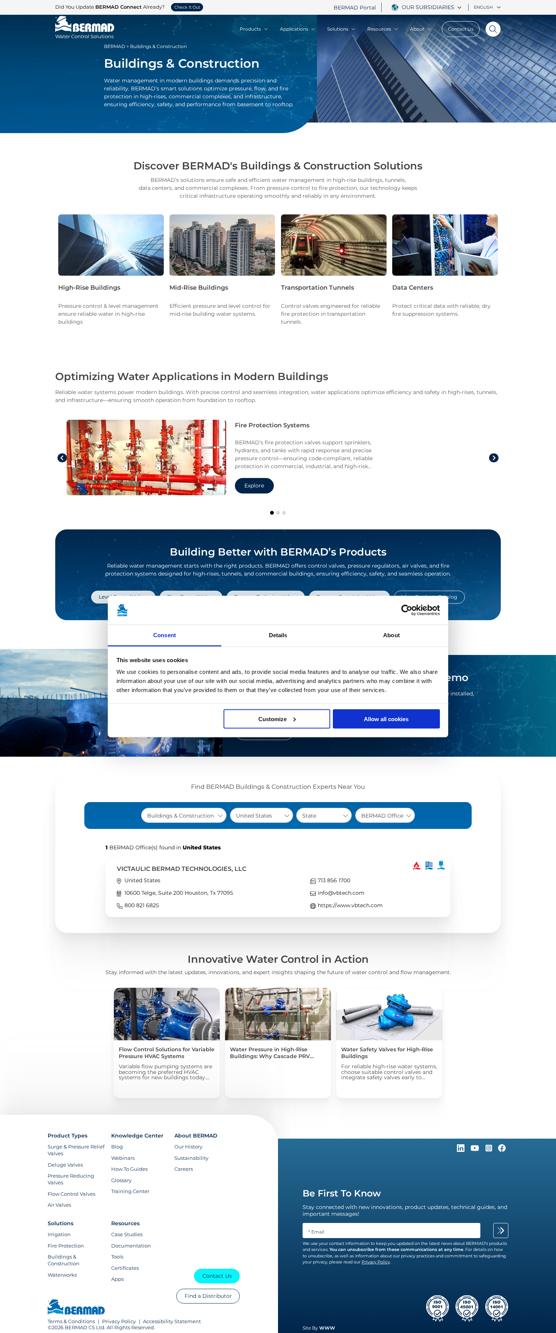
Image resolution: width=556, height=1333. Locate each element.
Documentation (131, 1246)
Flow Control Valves (71, 1194)
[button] (272, 513)
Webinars (123, 1158)
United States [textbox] (254, 815)
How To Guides (129, 1169)
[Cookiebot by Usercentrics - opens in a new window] (407, 610)
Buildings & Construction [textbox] (180, 815)
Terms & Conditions (71, 1321)
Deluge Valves (65, 1165)
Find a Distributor (208, 1296)
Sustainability (191, 1158)
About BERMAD (195, 1135)
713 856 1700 (334, 880)
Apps (117, 1279)
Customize (272, 718)
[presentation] (62, 458)
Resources (379, 29)
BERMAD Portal (355, 8)
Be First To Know (342, 1193)
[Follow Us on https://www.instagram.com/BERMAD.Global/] (489, 1150)
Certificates (125, 1268)
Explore (254, 485)
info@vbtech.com (341, 892)
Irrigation (59, 1234)
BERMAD (114, 46)
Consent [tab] (164, 635)
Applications (294, 29)
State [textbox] (309, 815)
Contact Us (461, 29)
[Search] (490, 29)
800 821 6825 (141, 905)
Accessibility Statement (172, 1321)
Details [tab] (278, 635)
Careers (183, 1169)
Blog (117, 1147)
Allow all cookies (386, 718)
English (483, 7)
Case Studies (127, 1234)
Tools (117, 1257)
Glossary (121, 1180)
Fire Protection (66, 1246)
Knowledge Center (137, 1135)
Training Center (130, 1191)
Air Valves (59, 1205)
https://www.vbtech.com (350, 905)
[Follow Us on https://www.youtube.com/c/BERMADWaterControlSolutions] (476, 1150)
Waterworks (62, 1275)
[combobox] (433, 7)
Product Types (67, 1135)
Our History (188, 1147)
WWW (327, 1328)
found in (163, 847)
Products (250, 29)
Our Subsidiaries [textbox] (428, 7)
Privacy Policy (119, 1321)
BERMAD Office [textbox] (382, 815)
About (417, 29)
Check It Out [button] (187, 7)
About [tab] (391, 635)
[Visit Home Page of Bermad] (76, 1307)
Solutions (337, 29)
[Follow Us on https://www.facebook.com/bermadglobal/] (502, 1150)
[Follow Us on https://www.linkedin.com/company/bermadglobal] (461, 1150)
